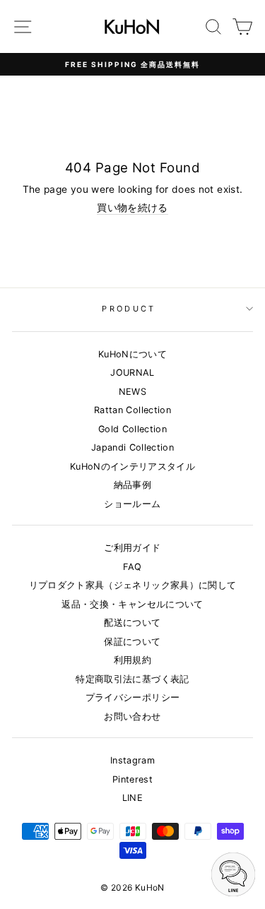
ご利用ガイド (132, 547)
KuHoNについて (132, 354)
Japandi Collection (132, 447)
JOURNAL (132, 372)
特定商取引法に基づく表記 (132, 679)
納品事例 (132, 485)
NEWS (132, 391)
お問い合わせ (132, 716)
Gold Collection (132, 429)
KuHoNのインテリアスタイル (132, 466)
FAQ (132, 567)
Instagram (132, 760)
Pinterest (132, 779)
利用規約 (132, 660)
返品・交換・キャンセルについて (132, 604)
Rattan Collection (132, 410)
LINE (132, 797)
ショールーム (132, 504)
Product (128, 309)
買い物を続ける (132, 207)
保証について (132, 641)
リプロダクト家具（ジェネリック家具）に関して (133, 585)
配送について (132, 622)
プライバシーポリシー (132, 697)
